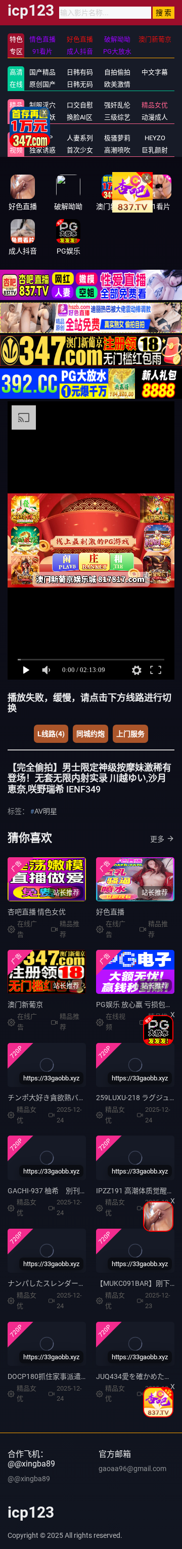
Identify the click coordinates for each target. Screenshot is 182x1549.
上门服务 (130, 734)
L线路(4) (51, 734)
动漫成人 (155, 117)
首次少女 (80, 150)
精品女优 (155, 105)
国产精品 (42, 72)
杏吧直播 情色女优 (37, 912)
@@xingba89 (29, 1479)
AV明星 (45, 811)
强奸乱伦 (117, 105)
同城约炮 (90, 734)
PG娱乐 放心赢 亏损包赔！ (137, 1004)
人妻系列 (80, 138)
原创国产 (42, 84)
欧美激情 (117, 84)
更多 (157, 839)
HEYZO (155, 138)
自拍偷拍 (117, 72)
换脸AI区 (80, 117)
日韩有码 (80, 72)
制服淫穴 (42, 105)
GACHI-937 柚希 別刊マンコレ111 (64, 1191)
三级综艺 (117, 117)
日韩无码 (80, 84)
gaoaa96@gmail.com (132, 1468)
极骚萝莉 (117, 138)
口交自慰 (80, 105)
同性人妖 (42, 117)
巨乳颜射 (155, 150)
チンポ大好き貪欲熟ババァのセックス (68, 1098)
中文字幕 (155, 72)
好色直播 (110, 912)
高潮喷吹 (117, 150)
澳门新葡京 (25, 1004)
